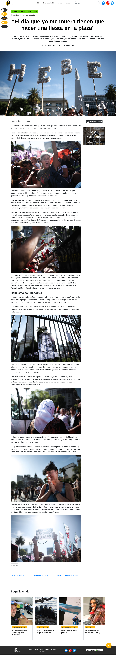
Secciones (67, 3)
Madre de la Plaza (41, 575)
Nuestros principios (49, 3)
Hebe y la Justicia (17, 575)
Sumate (59, 3)
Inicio (39, 3)
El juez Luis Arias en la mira (67, 575)
